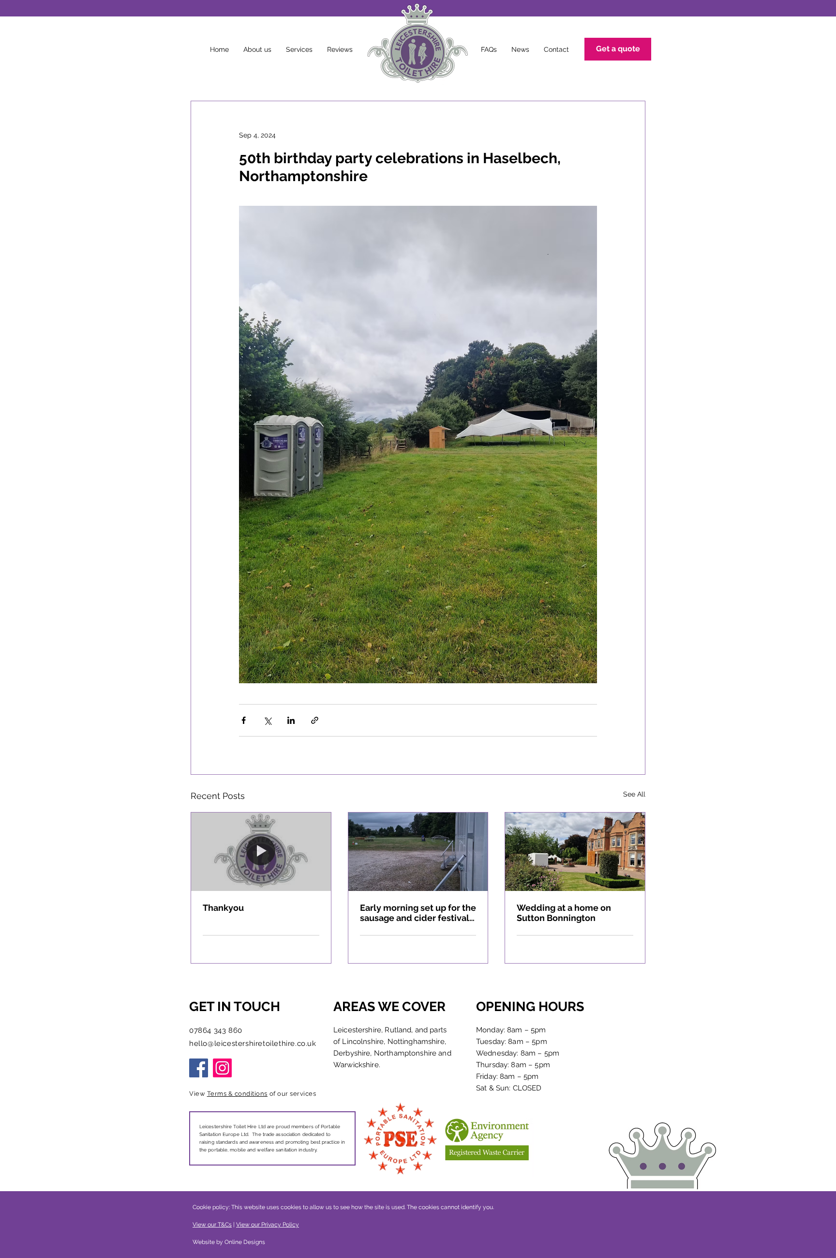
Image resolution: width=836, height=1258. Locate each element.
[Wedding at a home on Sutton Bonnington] (575, 852)
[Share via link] (314, 720)
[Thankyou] (261, 852)
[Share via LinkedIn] (291, 720)
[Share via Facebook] (243, 720)
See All (634, 794)
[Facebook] (198, 1068)
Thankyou (223, 908)
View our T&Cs (212, 1224)
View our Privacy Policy (267, 1224)
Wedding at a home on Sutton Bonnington (564, 913)
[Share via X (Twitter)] (267, 720)
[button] (299, 49)
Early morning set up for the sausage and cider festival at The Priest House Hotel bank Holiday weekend (418, 913)
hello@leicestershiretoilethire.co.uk (252, 1043)
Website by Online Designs (230, 1242)
